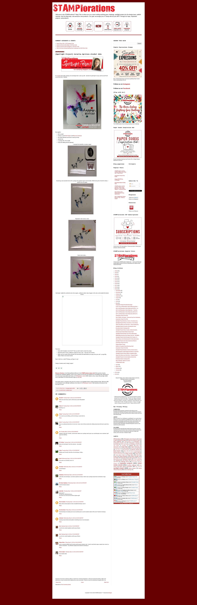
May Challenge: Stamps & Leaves (123, 360)
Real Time (126, 503)
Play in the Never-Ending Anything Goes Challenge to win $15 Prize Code (72, 48)
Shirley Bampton (123, 456)
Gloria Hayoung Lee (117, 448)
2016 (116, 287)
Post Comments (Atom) (66, 584)
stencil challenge (127, 469)
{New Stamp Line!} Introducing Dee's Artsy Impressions (119, 193)
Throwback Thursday (126, 459)
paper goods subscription (125, 466)
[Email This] (80, 388)
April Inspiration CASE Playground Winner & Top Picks (127, 351)
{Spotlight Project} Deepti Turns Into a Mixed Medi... (126, 333)
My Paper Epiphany (63, 483)
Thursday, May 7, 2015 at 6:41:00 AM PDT (74, 501)
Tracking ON (131, 503)
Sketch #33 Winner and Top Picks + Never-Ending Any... (127, 324)
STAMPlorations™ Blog (132, 479)
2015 (116, 288)
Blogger (110, 592)
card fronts (116, 461)
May (117, 303)
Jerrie (60, 422)
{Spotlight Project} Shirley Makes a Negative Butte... (126, 353)
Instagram (126, 84)
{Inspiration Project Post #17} (122, 342)
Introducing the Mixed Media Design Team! (125, 331)
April (117, 364)
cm (59, 431)
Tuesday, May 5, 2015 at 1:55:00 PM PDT (69, 431)
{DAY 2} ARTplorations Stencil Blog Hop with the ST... (127, 311)
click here (79, 377)
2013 (116, 374)
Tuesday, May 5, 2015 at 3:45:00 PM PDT (73, 442)
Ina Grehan (133, 448)
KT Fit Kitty (61, 442)
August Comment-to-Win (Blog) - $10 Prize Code (67, 45)
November (118, 292)
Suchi (60, 458)
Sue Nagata (116, 457)
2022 (116, 276)
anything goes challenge (135, 460)
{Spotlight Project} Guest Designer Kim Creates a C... (127, 337)
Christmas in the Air (135, 444)
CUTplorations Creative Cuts (120, 442)
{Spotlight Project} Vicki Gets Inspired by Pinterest (126, 340)
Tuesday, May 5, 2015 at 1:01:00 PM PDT (70, 414)
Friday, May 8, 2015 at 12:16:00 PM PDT (74, 509)
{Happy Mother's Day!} (120, 344)
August (117, 297)
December (118, 290)
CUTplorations (136, 441)
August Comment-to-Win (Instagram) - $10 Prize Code (68, 46)
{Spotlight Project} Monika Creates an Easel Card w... (127, 349)
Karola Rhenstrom (125, 449)
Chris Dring (116, 444)
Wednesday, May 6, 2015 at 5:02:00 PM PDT (77, 483)
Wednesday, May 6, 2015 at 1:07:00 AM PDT (72, 466)
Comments (133, 186)
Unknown (61, 518)
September (118, 295)
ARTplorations (117, 438)
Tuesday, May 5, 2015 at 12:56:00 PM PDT (72, 405)
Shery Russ (130, 455)
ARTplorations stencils (81, 376)
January (118, 370)
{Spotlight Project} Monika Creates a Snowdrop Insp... (127, 320)
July (117, 299)
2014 (116, 372)
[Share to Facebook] (84, 388)
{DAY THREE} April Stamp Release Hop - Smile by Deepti (120, 197)
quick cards (137, 466)
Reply (60, 401)
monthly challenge (131, 465)
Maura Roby (126, 450)
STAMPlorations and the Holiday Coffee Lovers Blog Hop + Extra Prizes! (120, 172)
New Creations (62, 501)
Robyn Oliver (62, 542)
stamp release (132, 468)
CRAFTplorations (127, 441)
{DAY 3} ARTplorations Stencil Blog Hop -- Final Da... (127, 310)
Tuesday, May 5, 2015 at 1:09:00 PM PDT (70, 422)
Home (82, 582)
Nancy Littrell (137, 452)
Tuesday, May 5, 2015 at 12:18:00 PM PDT (72, 397)
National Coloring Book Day (119, 453)
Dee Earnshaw (62, 509)
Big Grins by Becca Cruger (134, 440)
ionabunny (61, 474)
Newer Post (58, 582)
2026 (116, 271)
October (118, 294)
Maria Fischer (117, 450)
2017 (116, 285)
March (117, 366)
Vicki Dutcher (125, 460)
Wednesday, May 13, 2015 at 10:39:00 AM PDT (73, 518)
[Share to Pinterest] (86, 388)
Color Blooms (116, 445)
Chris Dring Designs (125, 444)
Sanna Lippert (139, 453)
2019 (116, 281)
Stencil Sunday (135, 456)
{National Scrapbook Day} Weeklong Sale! (125, 346)
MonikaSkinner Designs (128, 452)
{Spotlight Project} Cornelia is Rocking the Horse (126, 326)
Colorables (124, 445)
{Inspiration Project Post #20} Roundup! (124, 304)
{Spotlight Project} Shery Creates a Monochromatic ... (127, 329)
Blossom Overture (77, 135)
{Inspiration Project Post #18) (122, 319)
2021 (116, 278)
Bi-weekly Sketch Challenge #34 (122, 328)
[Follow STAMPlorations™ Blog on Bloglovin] (133, 197)
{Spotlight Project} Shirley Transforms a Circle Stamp (127, 322)
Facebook (126, 88)
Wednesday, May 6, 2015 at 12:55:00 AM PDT (71, 458)
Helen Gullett (126, 448)
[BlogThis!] (81, 388)
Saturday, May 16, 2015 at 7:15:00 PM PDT (70, 526)
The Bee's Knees (131, 457)
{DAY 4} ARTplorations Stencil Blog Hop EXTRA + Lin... (127, 308)
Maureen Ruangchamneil (135, 450)
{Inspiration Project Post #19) (122, 315)
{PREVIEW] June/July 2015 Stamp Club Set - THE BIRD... (128, 335)
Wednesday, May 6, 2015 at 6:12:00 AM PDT (73, 474)
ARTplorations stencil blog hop (130, 438)
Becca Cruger (122, 440)
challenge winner (125, 461)
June (117, 301)
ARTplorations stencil (87, 383)
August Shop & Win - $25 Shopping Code (65, 43)
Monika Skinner (117, 452)
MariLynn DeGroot (135, 449)
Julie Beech (118, 449)
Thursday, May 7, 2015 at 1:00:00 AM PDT (72, 491)
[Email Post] (78, 388)
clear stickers (134, 461)
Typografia (118, 460)
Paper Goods (129, 453)
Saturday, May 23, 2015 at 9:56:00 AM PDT (74, 551)
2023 (116, 274)
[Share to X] (83, 388)
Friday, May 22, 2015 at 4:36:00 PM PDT (73, 542)
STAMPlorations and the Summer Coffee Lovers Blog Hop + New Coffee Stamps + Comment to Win (120, 188)
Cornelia (59, 75)
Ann (60, 526)
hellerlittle (61, 491)
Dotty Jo (61, 405)
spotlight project (69, 390)
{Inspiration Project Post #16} (122, 348)
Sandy (60, 414)
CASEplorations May (120, 362)
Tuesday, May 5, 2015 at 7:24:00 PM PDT (70, 450)
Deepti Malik (124, 446)
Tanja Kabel (123, 457)
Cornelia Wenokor (62, 390)
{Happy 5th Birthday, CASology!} (119, 180)
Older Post (106, 582)
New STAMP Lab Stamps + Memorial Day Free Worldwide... (128, 317)
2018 (116, 283)
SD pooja (61, 466)
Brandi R (61, 397)
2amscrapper (62, 551)
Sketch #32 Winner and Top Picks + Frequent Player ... (127, 355)
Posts (132, 183)
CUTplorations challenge (134, 442)
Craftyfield (131, 445)
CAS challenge (117, 441)
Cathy (60, 450)
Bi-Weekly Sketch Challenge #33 (123, 358)
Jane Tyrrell (139, 448)
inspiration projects (126, 463)
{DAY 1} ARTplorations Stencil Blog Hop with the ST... (127, 313)
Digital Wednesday (135, 446)
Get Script (121, 503)
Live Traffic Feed (126, 474)
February (118, 368)
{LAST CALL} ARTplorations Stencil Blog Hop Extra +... (127, 306)
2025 (116, 272)
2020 (116, 279)
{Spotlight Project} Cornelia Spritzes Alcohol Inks (126, 357)
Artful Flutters (68, 135)
